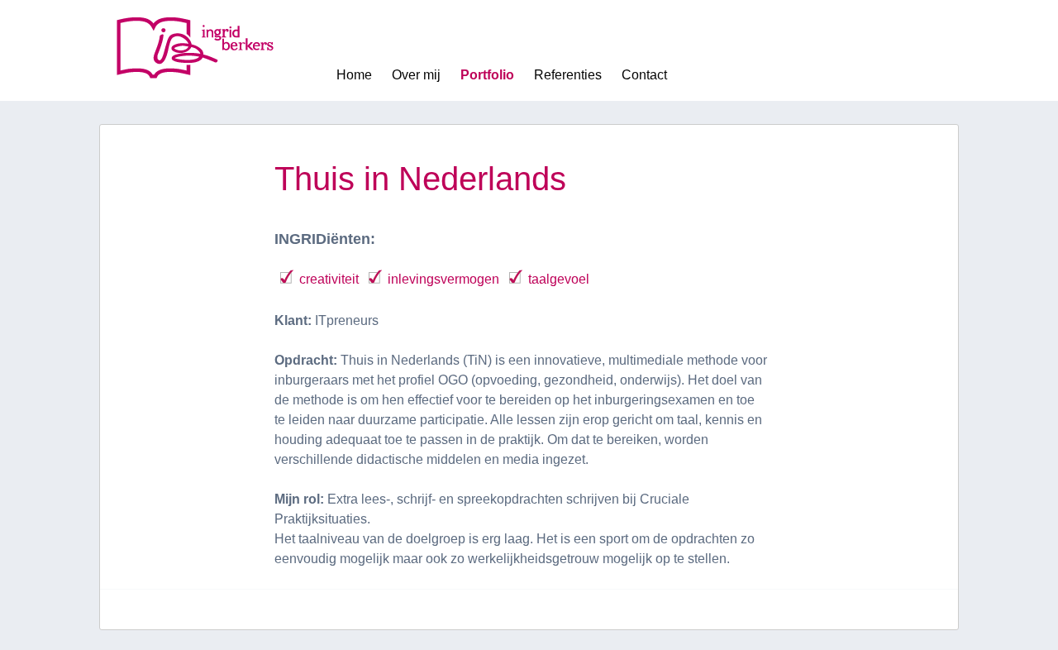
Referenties (568, 75)
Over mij (416, 75)
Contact (644, 75)
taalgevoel (558, 279)
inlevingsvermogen (443, 279)
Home (354, 75)
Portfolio (487, 75)
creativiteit (329, 279)
